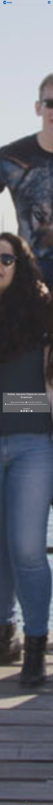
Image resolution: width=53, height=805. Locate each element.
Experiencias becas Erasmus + (38, 404)
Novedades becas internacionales (17, 404)
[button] (49, 2)
